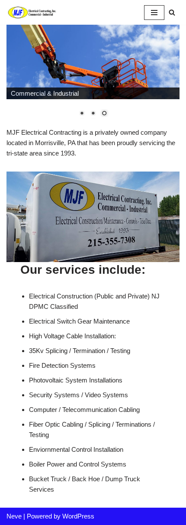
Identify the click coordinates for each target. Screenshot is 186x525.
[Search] (172, 12)
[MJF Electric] (32, 12)
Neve (14, 516)
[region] (93, 76)
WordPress (78, 516)
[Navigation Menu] (154, 12)
